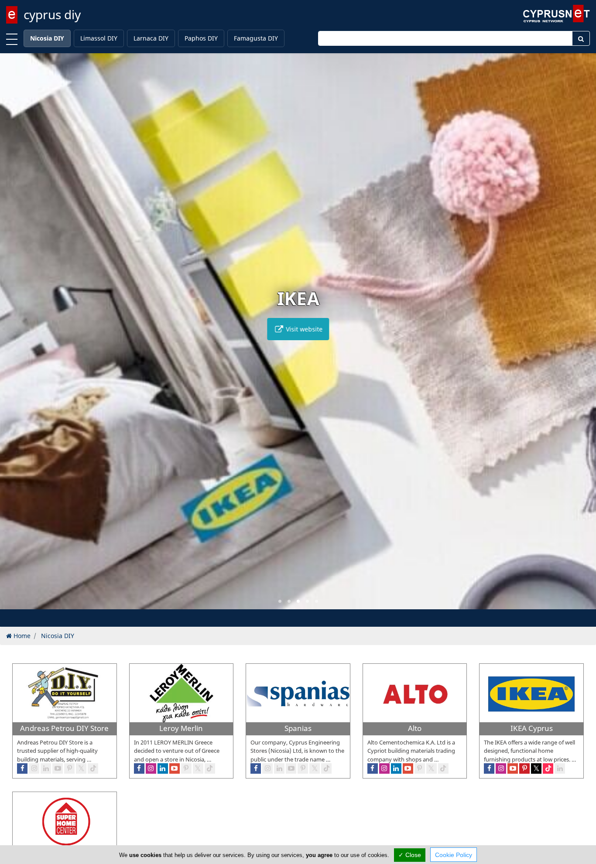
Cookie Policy (453, 854)
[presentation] (14, 337)
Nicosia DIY (47, 38)
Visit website (303, 329)
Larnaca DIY (151, 38)
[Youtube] (57, 768)
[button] (279, 601)
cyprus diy (52, 14)
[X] (81, 768)
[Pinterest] (69, 768)
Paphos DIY (201, 38)
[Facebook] (22, 768)
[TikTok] (93, 768)
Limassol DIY (98, 38)
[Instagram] (34, 768)
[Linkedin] (46, 768)
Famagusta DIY (256, 38)
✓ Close (409, 854)
